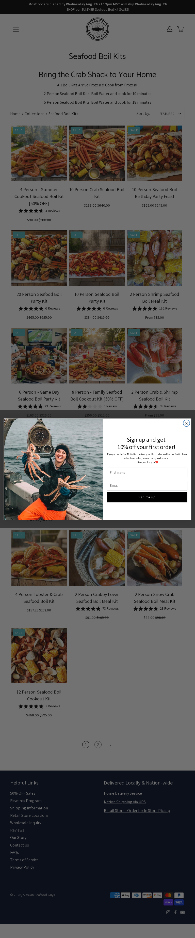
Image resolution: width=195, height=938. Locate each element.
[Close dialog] (186, 423)
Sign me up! (147, 497)
